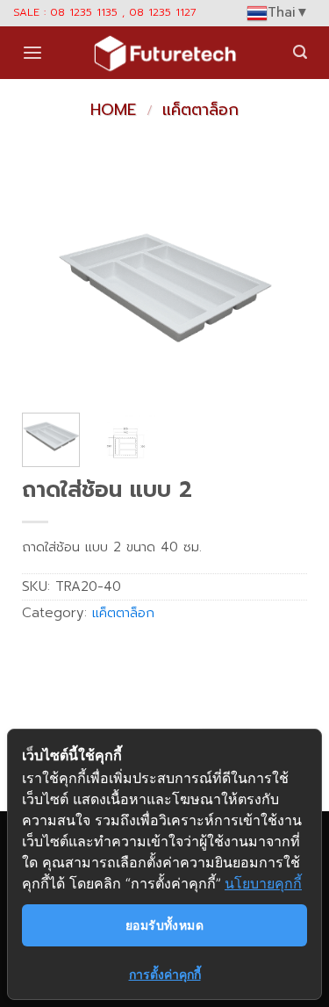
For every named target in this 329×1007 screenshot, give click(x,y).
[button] (32, 53)
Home (113, 109)
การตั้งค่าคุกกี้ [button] (165, 974)
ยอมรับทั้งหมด (164, 924)
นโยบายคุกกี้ (263, 883)
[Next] (279, 292)
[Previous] (50, 292)
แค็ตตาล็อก (200, 109)
